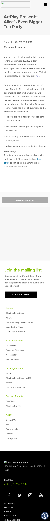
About (9, 414)
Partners (9, 434)
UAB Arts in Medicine (15, 387)
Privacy (7, 511)
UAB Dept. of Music (14, 327)
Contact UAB (10, 515)
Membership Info (13, 406)
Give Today (11, 401)
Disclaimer (8, 507)
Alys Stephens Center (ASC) (18, 378)
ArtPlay (9, 383)
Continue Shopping (25, 200)
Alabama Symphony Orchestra (19, 322)
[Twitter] (20, 496)
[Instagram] (30, 496)
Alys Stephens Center (15, 313)
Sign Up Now (20, 294)
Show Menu (45, 4)
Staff (8, 424)
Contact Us (11, 346)
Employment (11, 438)
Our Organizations (15, 368)
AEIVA (9, 318)
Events (9, 308)
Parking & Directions (15, 350)
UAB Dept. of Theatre (15, 331)
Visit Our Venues (14, 340)
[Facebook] (9, 496)
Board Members (13, 429)
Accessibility (11, 355)
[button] (45, 516)
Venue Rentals (12, 359)
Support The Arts (14, 396)
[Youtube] (41, 496)
